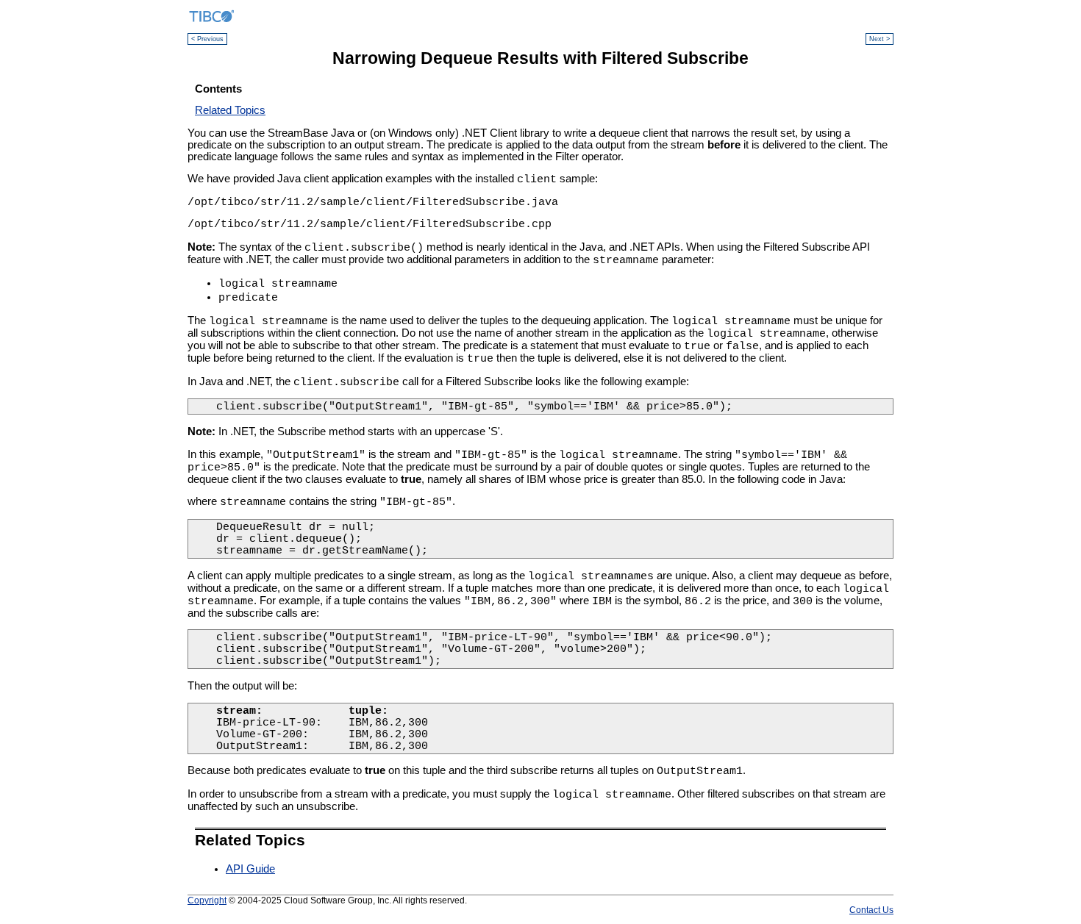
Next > (879, 39)
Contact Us (871, 909)
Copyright (207, 900)
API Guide (250, 869)
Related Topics (230, 110)
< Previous (207, 39)
